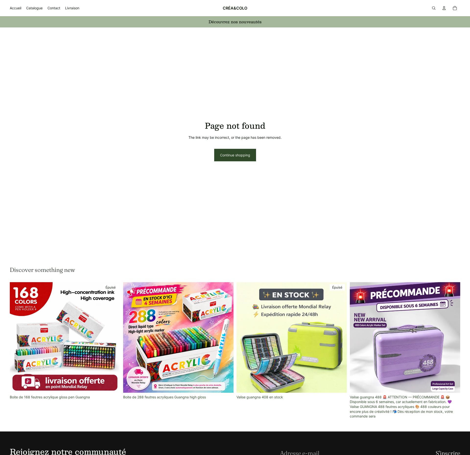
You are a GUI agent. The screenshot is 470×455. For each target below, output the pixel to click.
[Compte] (444, 8)
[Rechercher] (433, 8)
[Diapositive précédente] (130, 337)
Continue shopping (235, 155)
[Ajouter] (226, 385)
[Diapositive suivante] (226, 337)
